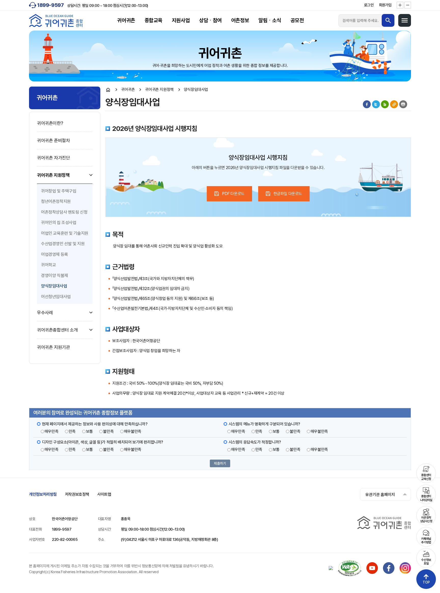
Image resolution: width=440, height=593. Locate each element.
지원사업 (181, 20)
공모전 (297, 20)
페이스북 (367, 104)
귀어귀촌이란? (50, 123)
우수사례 (45, 312)
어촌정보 (240, 20)
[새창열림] (372, 572)
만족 (72, 431)
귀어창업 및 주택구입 (58, 191)
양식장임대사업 (54, 285)
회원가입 (385, 5)
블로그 (385, 104)
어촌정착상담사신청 (426, 519)
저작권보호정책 (77, 494)
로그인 (369, 5)
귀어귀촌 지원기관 (53, 347)
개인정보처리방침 (43, 494)
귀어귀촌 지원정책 (53, 175)
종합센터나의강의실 (426, 498)
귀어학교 (48, 264)
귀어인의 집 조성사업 (58, 222)
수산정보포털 (426, 561)
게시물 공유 (394, 104)
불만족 (108, 431)
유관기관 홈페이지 (380, 494)
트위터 (376, 104)
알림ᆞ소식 (269, 20)
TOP (426, 582)
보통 (89, 431)
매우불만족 (132, 431)
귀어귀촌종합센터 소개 (57, 330)
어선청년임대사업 (56, 296)
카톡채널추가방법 (426, 540)
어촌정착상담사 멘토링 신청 (64, 212)
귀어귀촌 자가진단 (53, 157)
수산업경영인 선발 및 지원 (63, 243)
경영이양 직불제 (54, 275)
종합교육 (153, 20)
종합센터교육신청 (426, 476)
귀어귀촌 (126, 20)
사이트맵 (104, 494)
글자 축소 (407, 5)
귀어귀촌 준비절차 (53, 140)
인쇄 (403, 104)
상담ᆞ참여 (210, 20)
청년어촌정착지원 (56, 201)
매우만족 (51, 431)
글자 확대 (400, 5)
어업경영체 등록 (54, 254)
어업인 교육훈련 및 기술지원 (64, 233)
